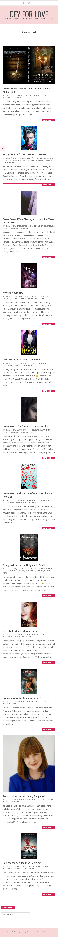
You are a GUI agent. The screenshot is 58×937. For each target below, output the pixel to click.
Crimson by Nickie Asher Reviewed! (22, 698)
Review (5, 704)
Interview (43, 363)
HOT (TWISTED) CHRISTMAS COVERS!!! (24, 154)
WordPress (47, 932)
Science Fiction (28, 869)
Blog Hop (45, 296)
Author (36, 95)
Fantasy (6, 160)
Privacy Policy (11, 932)
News (22, 571)
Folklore (6, 298)
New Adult (29, 160)
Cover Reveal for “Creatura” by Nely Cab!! (25, 426)
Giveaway (14, 160)
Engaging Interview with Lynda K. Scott (24, 565)
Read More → (48, 120)
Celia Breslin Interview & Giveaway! (21, 359)
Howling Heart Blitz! (13, 292)
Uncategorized (35, 432)
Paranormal (8, 97)
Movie (45, 866)
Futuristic (7, 571)
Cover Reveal (45, 95)
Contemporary (47, 800)
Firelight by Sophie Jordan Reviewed (22, 631)
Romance (17, 97)
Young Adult (34, 502)
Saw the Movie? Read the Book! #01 (22, 863)
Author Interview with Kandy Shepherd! (24, 796)
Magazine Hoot (31, 932)
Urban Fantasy (9, 162)
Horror (21, 160)
